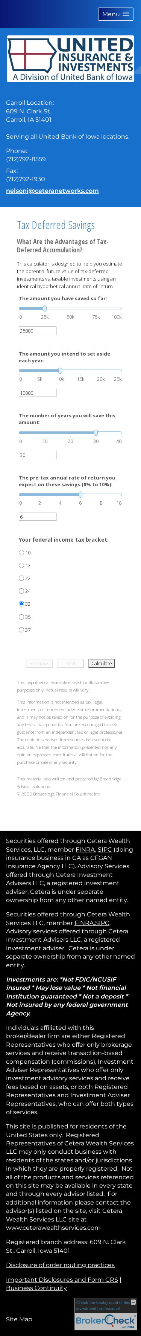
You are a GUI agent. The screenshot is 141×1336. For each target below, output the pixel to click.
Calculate (101, 663)
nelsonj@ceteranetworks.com (52, 190)
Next (70, 663)
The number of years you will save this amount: (67, 419)
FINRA (85, 849)
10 (27, 552)
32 (27, 603)
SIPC (105, 849)
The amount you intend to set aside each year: (64, 357)
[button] (115, 14)
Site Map (19, 1319)
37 (27, 629)
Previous (39, 663)
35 (27, 617)
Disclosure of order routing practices (60, 1265)
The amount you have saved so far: (63, 298)
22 (27, 578)
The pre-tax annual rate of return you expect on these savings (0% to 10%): (67, 481)
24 (27, 591)
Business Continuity (36, 1288)
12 (27, 565)
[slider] (70, 308)
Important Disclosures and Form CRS (62, 1279)
